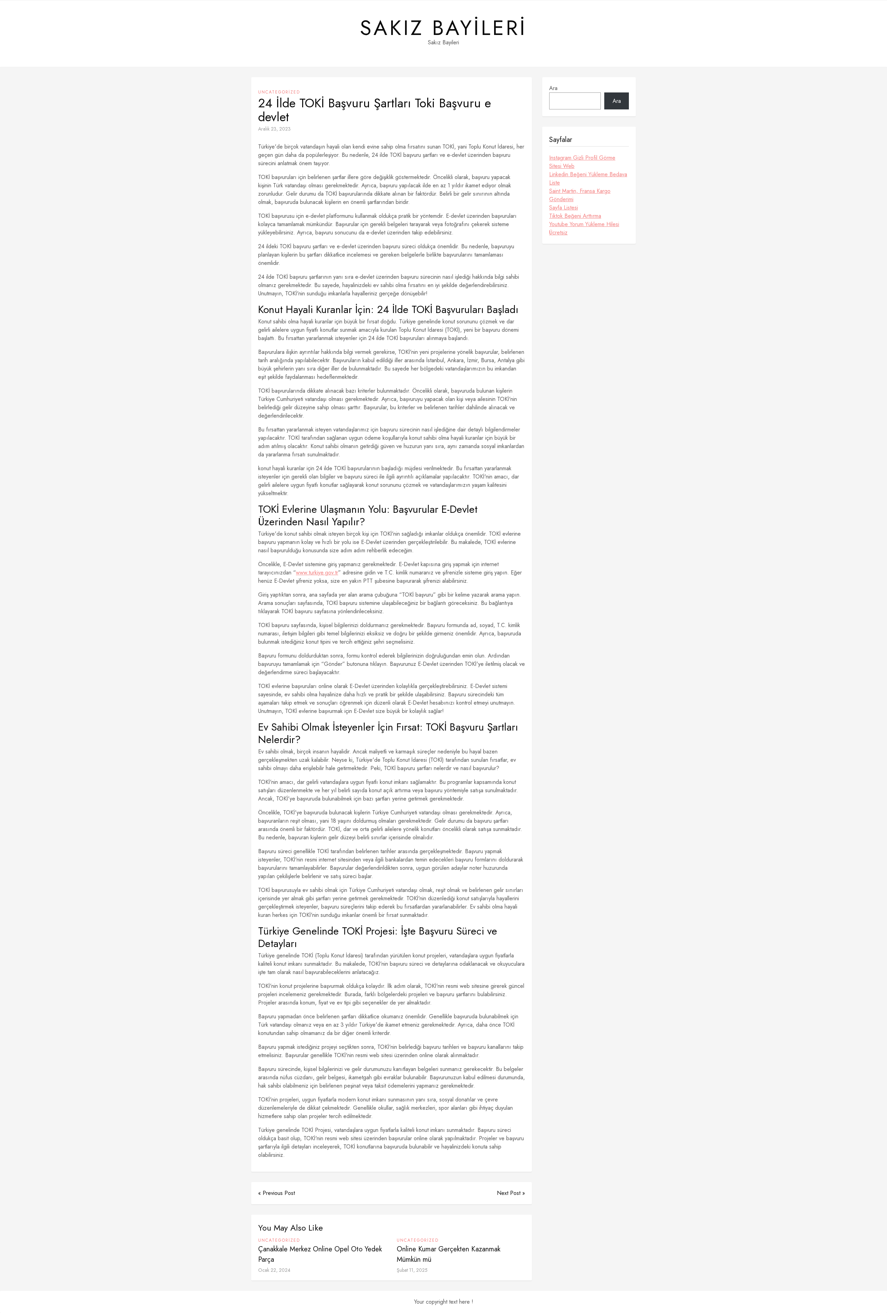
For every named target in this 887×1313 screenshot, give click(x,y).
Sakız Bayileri (443, 28)
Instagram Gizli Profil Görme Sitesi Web (582, 162)
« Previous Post (276, 1193)
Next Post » (511, 1193)
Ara (553, 88)
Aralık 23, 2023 (274, 128)
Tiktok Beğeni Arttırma (575, 216)
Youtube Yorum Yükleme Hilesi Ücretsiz (584, 228)
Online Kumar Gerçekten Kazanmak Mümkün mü (448, 1254)
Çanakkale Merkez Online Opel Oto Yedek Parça (320, 1254)
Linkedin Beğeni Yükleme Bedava (588, 174)
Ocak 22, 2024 (274, 1270)
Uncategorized (279, 92)
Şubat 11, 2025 (412, 1270)
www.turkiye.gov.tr (317, 573)
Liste (554, 183)
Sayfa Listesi (563, 208)
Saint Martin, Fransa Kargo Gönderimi (580, 195)
